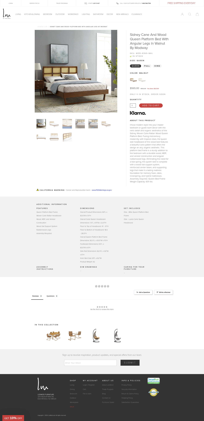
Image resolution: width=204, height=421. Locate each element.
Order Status (34, 3)
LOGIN (10, 3)
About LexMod (107, 385)
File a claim (87, 394)
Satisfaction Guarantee (130, 402)
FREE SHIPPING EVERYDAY (181, 3)
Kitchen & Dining (32, 14)
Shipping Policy (127, 398)
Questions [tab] (50, 296)
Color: (139, 73)
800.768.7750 (146, 3)
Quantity (136, 99)
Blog (104, 394)
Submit (130, 362)
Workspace (73, 14)
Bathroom (98, 14)
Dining (72, 389)
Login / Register (89, 385)
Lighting (86, 14)
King (157, 66)
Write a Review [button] (164, 292)
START (94, 3)
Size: (137, 60)
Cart (84, 389)
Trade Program (107, 389)
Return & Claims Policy (130, 394)
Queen (136, 66)
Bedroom (48, 14)
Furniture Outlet (108, 402)
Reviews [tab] (35, 296)
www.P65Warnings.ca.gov (102, 190)
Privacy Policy (126, 385)
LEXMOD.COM (42, 26)
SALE (72, 407)
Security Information (129, 389)
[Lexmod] (7, 14)
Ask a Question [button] (144, 292)
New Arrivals (122, 14)
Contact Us (106, 398)
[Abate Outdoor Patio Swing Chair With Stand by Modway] (96, 336)
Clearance (137, 14)
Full (147, 66)
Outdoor (60, 14)
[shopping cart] (197, 14)
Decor (110, 14)
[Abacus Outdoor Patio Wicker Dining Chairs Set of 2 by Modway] (75, 336)
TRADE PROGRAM (62, 3)
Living (18, 14)
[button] (13, 418)
